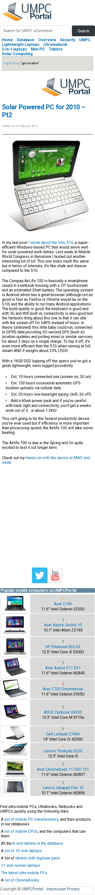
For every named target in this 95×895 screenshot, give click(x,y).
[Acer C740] (15, 610)
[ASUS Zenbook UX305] (15, 722)
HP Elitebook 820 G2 (63, 646)
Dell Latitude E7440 (63, 734)
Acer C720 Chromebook (63, 689)
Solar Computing (17, 53)
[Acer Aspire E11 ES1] (15, 676)
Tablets (56, 49)
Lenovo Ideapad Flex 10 (63, 787)
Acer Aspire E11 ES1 (63, 668)
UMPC (85, 40)
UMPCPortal (32, 889)
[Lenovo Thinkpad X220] (15, 754)
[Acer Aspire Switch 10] (15, 633)
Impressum (56, 889)
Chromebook (55, 44)
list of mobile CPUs (21, 831)
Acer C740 (63, 604)
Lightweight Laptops (20, 44)
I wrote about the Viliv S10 (50, 242)
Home (7, 40)
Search (83, 31)
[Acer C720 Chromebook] (15, 696)
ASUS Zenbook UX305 (63, 712)
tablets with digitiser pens (37, 858)
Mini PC (38, 49)
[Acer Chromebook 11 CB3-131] (15, 776)
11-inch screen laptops (20, 865)
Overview (47, 40)
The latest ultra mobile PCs (24, 872)
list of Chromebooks (21, 880)
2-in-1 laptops (14, 49)
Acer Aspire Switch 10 (63, 625)
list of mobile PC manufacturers (31, 819)
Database (25, 40)
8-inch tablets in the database (38, 843)
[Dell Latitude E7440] (15, 739)
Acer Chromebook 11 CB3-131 (63, 769)
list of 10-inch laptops (23, 850)
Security (67, 40)
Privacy (73, 889)
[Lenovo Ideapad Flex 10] (15, 792)
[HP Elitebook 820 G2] (15, 654)
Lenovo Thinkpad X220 (62, 751)
